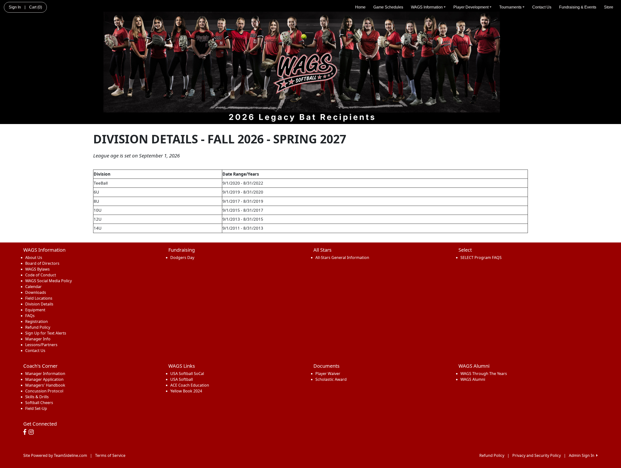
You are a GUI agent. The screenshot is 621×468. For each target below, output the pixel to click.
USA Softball (181, 379)
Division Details (39, 304)
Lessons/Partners (41, 344)
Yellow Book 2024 (186, 391)
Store (608, 7)
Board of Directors (42, 263)
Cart (35, 7)
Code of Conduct (40, 275)
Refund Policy (37, 327)
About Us (33, 257)
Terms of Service (110, 455)
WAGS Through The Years (483, 373)
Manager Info (37, 339)
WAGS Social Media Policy (48, 280)
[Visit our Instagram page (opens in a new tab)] (32, 432)
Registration (36, 321)
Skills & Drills (37, 396)
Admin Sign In (582, 455)
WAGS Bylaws (37, 269)
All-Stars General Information (342, 257)
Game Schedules (388, 7)
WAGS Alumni (472, 379)
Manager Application (44, 379)
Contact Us (541, 7)
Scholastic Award (331, 379)
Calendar (33, 286)
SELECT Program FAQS (481, 257)
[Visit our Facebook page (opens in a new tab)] (26, 432)
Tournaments (510, 7)
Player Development (471, 7)
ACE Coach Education (189, 385)
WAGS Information (427, 7)
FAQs (30, 315)
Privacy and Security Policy (536, 455)
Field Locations (38, 298)
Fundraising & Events (577, 7)
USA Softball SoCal (187, 373)
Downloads (35, 292)
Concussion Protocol (44, 391)
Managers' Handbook (45, 385)
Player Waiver (327, 373)
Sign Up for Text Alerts (45, 333)
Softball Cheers (39, 402)
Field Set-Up (36, 408)
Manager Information (45, 373)
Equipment (35, 309)
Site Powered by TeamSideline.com (55, 455)
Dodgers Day (182, 257)
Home (360, 7)
